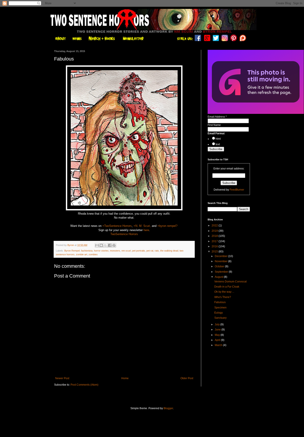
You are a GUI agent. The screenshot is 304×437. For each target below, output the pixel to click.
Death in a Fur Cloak (226, 286)
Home (125, 378)
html (218, 138)
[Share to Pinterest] (114, 245)
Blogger (168, 408)
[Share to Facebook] (109, 245)
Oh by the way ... (224, 291)
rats (157, 250)
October (220, 266)
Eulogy (218, 312)
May (218, 334)
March (219, 345)
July (217, 324)
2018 (215, 236)
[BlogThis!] (101, 245)
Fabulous (220, 302)
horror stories (101, 250)
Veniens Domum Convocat (230, 281)
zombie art (81, 254)
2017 (215, 241)
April (218, 340)
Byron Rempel (72, 250)
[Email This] (97, 245)
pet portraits (138, 250)
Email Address (217, 116)
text (218, 144)
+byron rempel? (167, 226)
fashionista (87, 250)
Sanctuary (220, 317)
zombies (93, 254)
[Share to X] (105, 245)
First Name (214, 125)
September (222, 271)
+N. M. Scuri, (142, 226)
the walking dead (169, 250)
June (218, 329)
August (219, 276)
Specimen (220, 307)
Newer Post (62, 378)
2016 (215, 246)
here (146, 230)
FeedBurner (237, 189)
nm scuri (126, 250)
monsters (115, 250)
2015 (215, 251)
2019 (215, 230)
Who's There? (222, 297)
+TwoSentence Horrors (117, 226)
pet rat (149, 250)
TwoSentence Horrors (124, 234)
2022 (215, 225)
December (221, 256)
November (221, 261)
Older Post (186, 378)
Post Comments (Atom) (84, 384)
